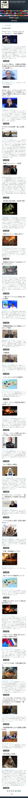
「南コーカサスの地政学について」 (14, 575)
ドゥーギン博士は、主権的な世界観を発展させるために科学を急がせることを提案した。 (14, 66)
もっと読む (6, 61)
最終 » (19, 791)
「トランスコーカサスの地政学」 (13, 377)
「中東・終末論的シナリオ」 (11, 551)
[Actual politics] (1, 11)
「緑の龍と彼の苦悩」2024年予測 (13, 201)
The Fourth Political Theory (17, 1)
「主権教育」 (6, 353)
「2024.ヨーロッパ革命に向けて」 (13, 234)
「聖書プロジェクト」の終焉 (11, 163)
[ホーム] (5, 8)
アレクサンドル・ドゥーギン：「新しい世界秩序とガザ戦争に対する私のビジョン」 (14, 497)
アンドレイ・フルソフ (6, 176)
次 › (16, 791)
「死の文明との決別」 (9, 754)
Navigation (14, 20)
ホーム (3, 25)
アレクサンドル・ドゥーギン (7, 45)
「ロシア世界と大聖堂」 (10, 464)
